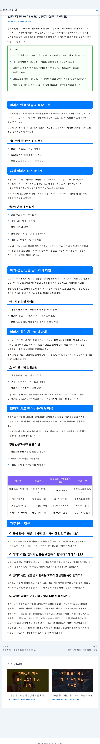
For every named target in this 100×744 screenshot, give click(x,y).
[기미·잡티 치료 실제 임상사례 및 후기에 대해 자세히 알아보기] (27, 680)
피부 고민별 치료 (13, 699)
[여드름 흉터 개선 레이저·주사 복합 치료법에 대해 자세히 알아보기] (72, 680)
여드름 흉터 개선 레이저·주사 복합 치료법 (72, 695)
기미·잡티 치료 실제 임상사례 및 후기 (25, 695)
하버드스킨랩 (9, 9)
